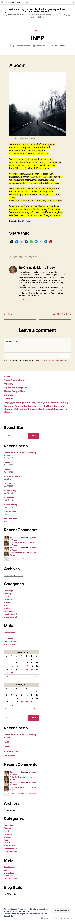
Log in (6, 635)
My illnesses (9, 498)
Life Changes (9, 483)
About (7, 376)
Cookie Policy (9, 916)
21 (12, 669)
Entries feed (9, 638)
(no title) (7, 462)
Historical (8, 599)
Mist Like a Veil (10, 512)
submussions (9, 611)
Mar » (36, 676)
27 (7, 673)
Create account (10, 632)
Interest (7, 602)
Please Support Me (14, 391)
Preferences (36, 257)
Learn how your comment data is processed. (52, 360)
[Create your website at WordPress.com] (37, 2)
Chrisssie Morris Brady (22, 46)
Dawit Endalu (15, 559)
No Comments (60, 46)
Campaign (8, 591)
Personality (27, 257)
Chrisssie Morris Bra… (18, 542)
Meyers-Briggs (17, 257)
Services (9, 395)
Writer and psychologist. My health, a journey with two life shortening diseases (37, 10)
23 (22, 669)
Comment (64, 356)
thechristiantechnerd (18, 537)
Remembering (10, 490)
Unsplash (32, 138)
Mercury (8, 383)
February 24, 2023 (42, 46)
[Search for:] (15, 436)
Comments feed (11, 641)
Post (37, 30)
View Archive (25, 300)
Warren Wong (21, 138)
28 (12, 673)
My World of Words (12, 476)
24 (27, 669)
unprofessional (10, 617)
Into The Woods (10, 519)
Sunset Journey (10, 505)
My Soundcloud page (15, 387)
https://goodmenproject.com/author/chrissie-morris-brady (36, 402)
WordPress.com (11, 644)
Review (7, 608)
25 (32, 669)
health (6, 596)
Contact (8, 398)
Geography (9, 593)
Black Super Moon (14, 380)
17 (27, 666)
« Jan (7, 676)
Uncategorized (10, 614)
